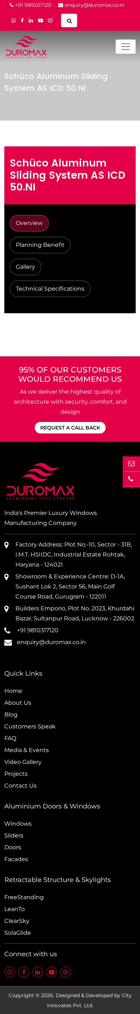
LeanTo (14, 909)
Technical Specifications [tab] (50, 288)
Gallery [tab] (25, 266)
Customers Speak (30, 726)
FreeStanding (24, 897)
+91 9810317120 (32, 5)
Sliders (13, 835)
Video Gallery (23, 762)
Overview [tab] (29, 223)
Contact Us (20, 785)
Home (13, 690)
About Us (17, 702)
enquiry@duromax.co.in (93, 5)
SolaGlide (17, 932)
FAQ (10, 738)
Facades (16, 859)
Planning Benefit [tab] (40, 244)
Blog (11, 714)
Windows (18, 823)
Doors (12, 847)
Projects (16, 773)
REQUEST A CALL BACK (70, 427)
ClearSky (16, 920)
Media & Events (26, 750)
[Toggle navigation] (126, 46)
